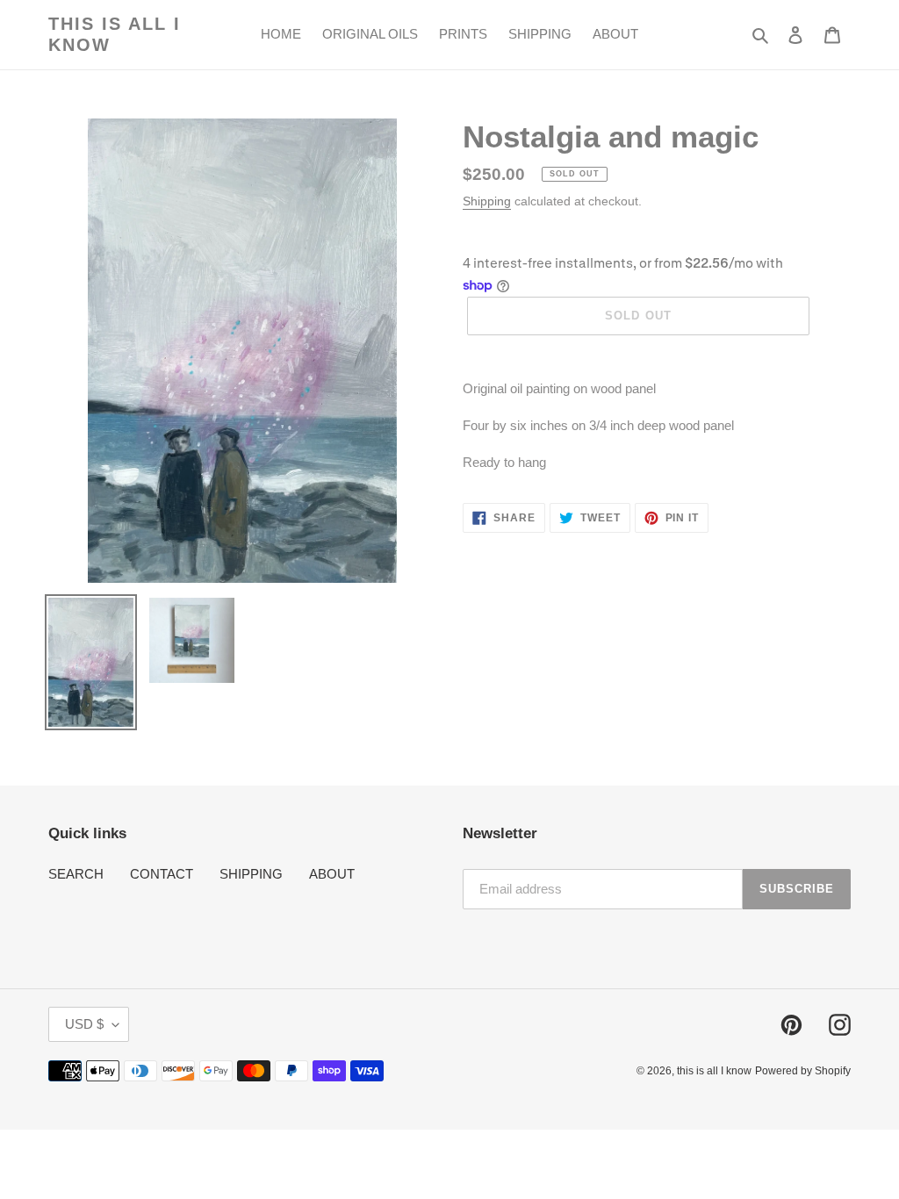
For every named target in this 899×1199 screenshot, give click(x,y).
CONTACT (161, 873)
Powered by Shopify (803, 1071)
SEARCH (76, 873)
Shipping (487, 201)
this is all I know (114, 34)
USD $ (84, 1023)
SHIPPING (251, 873)
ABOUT (332, 873)
